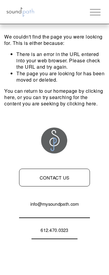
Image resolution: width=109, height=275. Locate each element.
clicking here (81, 103)
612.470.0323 (54, 230)
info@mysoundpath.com (54, 204)
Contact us (55, 177)
